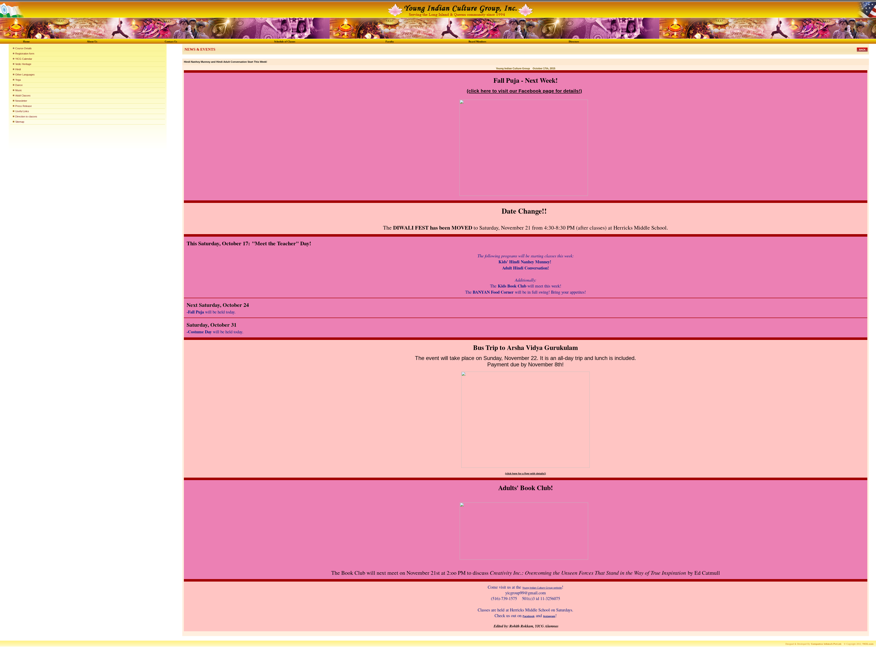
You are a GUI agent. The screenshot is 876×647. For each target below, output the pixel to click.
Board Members (477, 41)
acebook (529, 616)
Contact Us (171, 41)
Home (26, 41)
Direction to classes (26, 116)
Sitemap (19, 121)
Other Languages (25, 74)
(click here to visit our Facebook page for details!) (524, 91)
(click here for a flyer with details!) (525, 473)
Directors (574, 41)
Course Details (23, 48)
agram (551, 616)
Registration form (24, 53)
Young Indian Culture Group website (542, 587)
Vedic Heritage (23, 64)
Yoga (18, 79)
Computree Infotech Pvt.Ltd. (826, 644)
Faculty (390, 41)
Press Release (23, 106)
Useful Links (22, 111)
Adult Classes (23, 95)
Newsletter (21, 100)
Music (18, 90)
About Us (92, 41)
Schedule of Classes (284, 41)
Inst (545, 616)
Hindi (18, 69)
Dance (19, 85)
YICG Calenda (23, 58)
